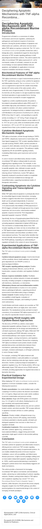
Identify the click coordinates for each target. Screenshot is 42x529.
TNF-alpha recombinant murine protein (17, 251)
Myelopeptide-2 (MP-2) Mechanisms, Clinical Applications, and (19, 513)
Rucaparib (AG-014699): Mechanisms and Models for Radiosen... (18, 521)
